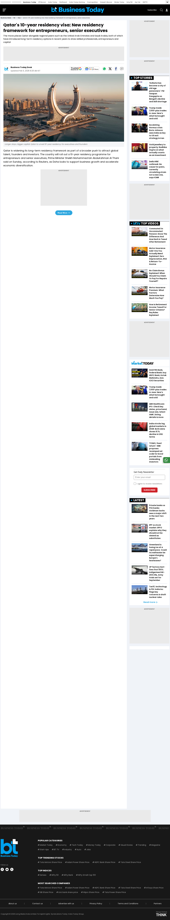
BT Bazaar (42, 2)
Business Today (29, 2)
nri (14, 18)
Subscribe (152, 10)
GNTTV (145, 2)
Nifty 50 (55, 875)
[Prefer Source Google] (76, 69)
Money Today (94, 845)
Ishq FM (129, 2)
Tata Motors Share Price (51, 862)
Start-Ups (44, 849)
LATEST (138, 500)
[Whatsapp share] (104, 68)
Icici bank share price (68, 892)
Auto (79, 849)
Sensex (43, 875)
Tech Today (77, 845)
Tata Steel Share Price (130, 862)
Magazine (155, 845)
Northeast (63, 2)
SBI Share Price (46, 892)
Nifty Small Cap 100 (87, 875)
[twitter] (11, 869)
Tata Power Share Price (115, 892)
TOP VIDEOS (150, 223)
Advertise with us (66, 903)
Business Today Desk (21, 67)
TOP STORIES (142, 78)
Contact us (37, 903)
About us (12, 903)
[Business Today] (77, 10)
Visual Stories (127, 845)
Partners (158, 903)
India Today (52, 2)
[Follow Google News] (91, 69)
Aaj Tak (137, 2)
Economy (62, 845)
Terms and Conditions (128, 903)
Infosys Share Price (154, 887)
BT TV (56, 849)
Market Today (46, 845)
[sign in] (166, 10)
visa (19, 18)
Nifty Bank (68, 875)
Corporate (110, 845)
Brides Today (119, 2)
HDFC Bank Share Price (105, 862)
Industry (68, 849)
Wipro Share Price (91, 892)
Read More (62, 213)
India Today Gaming (77, 2)
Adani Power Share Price (78, 862)
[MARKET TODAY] (143, 363)
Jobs (88, 849)
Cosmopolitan (92, 2)
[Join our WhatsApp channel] (166, 462)
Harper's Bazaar (106, 2)
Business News (6, 18)
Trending (142, 845)
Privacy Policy (96, 903)
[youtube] (7, 869)
